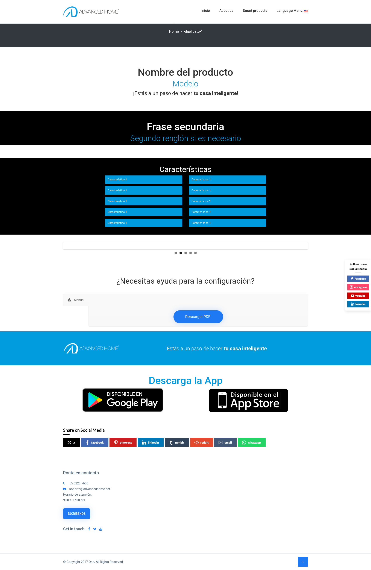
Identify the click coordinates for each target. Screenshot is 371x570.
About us (226, 11)
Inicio (205, 11)
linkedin (153, 442)
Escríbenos (76, 513)
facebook (97, 442)
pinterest (126, 442)
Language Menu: (290, 11)
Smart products (255, 11)
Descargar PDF (197, 316)
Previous (57, 245)
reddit (204, 442)
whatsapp (254, 442)
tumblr (179, 442)
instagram (360, 287)
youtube (360, 295)
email (228, 442)
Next (313, 245)
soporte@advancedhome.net (89, 489)
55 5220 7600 (78, 483)
